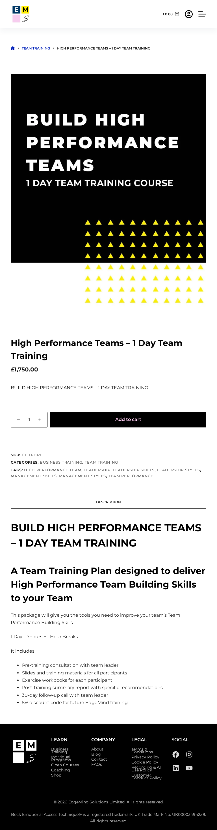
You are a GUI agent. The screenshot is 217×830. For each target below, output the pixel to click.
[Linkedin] (176, 768)
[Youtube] (189, 768)
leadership (97, 470)
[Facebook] (176, 754)
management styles (82, 476)
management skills (34, 476)
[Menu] (202, 14)
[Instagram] (189, 754)
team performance (130, 476)
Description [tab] (108, 502)
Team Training (101, 462)
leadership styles (178, 470)
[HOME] (13, 48)
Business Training (61, 462)
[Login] (189, 14)
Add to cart (128, 419)
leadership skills (134, 470)
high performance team (52, 470)
